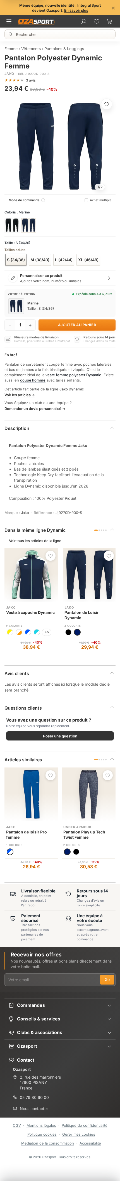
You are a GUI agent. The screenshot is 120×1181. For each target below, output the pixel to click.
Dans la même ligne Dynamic (35, 530)
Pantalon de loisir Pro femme (26, 835)
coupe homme (32, 380)
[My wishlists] (96, 21)
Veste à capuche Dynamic (30, 612)
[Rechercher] (11, 34)
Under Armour (77, 827)
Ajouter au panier (77, 325)
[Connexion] (84, 21)
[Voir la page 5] (106, 530)
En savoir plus (76, 10)
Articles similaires (23, 759)
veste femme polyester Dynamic (73, 375)
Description (16, 428)
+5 (47, 632)
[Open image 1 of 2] (60, 146)
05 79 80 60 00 (34, 1097)
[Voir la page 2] (99, 530)
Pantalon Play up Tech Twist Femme (84, 835)
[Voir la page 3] (101, 530)
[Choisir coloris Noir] (12, 225)
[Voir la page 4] (103, 530)
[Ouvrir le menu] (10, 21)
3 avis (30, 80)
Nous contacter (34, 1108)
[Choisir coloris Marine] (28, 225)
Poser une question (60, 736)
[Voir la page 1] (96, 530)
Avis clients (16, 673)
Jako (9, 74)
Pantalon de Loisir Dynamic (81, 615)
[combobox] (61, 34)
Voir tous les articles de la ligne (35, 540)
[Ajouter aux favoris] (106, 104)
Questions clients (23, 708)
